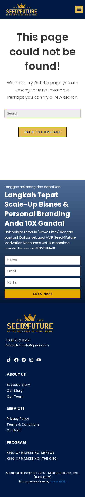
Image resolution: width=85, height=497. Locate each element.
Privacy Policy (18, 418)
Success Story (18, 384)
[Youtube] (39, 360)
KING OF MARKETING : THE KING (32, 458)
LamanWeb (58, 481)
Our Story (14, 390)
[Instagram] (31, 360)
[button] (79, 9)
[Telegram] (24, 360)
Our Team (15, 396)
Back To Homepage (42, 132)
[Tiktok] (9, 360)
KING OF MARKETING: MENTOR (30, 452)
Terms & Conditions (23, 424)
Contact (14, 430)
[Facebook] (16, 360)
